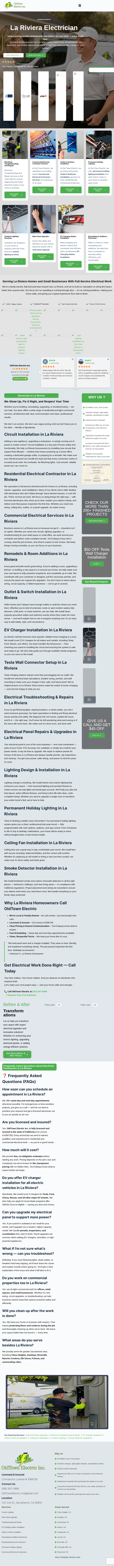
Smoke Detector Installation (80, 1438)
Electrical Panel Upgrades (37, 1435)
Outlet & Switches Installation (67, 163)
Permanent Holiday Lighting (95, 163)
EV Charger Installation (92, 1435)
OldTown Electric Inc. (20, 365)
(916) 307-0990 (39, 991)
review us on (19, 378)
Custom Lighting (59, 1438)
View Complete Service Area (67, 1557)
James (52, 360)
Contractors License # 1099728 (19, 1479)
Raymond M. (90, 360)
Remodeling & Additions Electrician (97, 237)
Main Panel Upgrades (40, 236)
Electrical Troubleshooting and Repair (11, 164)
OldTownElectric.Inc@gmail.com (20, 1493)
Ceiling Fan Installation (39, 1438)
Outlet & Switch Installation (15, 1438)
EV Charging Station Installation (68, 237)
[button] (79, 5)
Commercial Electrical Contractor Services (40, 163)
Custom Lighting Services (11, 237)
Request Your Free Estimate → (23, 995)
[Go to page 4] (77, 389)
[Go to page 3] (75, 389)
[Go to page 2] (73, 389)
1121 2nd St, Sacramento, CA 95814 (22, 1502)
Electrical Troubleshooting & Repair (65, 1435)
